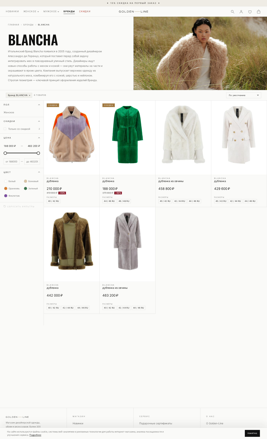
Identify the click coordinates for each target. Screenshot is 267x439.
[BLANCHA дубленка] (71, 137)
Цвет (7, 172)
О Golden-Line (214, 423)
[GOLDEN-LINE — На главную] (133, 11)
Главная (13, 24)
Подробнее (35, 435)
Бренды (28, 24)
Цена (7, 137)
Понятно (252, 433)
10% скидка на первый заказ (133, 3)
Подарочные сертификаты (155, 423)
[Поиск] (232, 11)
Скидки (9, 121)
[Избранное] (249, 11)
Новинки (78, 423)
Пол (7, 104)
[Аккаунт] (241, 11)
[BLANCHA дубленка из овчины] (183, 137)
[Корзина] (258, 11)
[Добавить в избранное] (94, 105)
